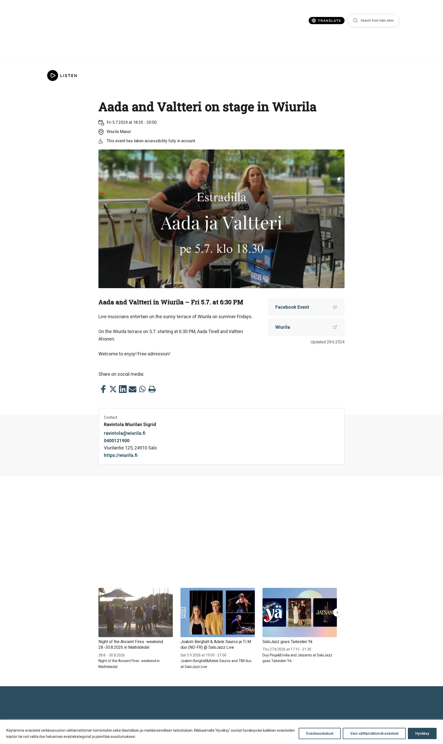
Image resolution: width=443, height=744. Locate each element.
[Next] (336, 612)
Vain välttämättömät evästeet (374, 733)
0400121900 (116, 440)
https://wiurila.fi (120, 455)
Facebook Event (292, 307)
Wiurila (282, 327)
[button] (373, 21)
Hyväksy (422, 733)
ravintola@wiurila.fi (124, 433)
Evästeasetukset (319, 733)
